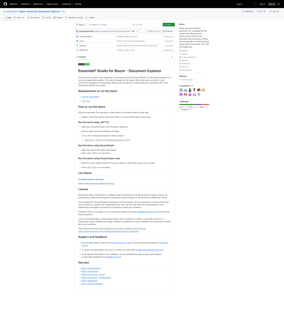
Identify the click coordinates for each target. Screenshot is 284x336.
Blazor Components (90, 271)
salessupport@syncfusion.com (150, 250)
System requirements (91, 97)
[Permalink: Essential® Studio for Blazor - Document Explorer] (76, 70)
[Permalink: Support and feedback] (76, 236)
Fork (262, 11)
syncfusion (12, 11)
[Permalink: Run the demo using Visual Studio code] (76, 158)
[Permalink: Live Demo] (76, 172)
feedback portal (114, 257)
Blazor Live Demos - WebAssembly (96, 277)
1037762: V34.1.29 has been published (130, 41)
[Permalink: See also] (76, 262)
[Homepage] (5, 4)
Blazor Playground (89, 281)
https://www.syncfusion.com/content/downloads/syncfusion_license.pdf (108, 231)
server (81, 41)
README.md (83, 50)
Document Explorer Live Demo (91, 179)
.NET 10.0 (86, 101)
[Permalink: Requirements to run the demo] (76, 91)
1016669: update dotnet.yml (126, 36)
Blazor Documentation (91, 268)
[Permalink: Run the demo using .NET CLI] (76, 122)
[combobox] (147, 24)
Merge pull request (101, 31)
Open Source (52, 4)
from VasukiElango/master (121, 31)
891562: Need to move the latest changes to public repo (137, 45)
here (112, 183)
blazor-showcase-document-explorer (39, 11)
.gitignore (82, 45)
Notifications (249, 11)
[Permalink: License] (76, 189)
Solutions (25, 4)
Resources (38, 4)
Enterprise (66, 4)
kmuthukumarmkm (86, 31)
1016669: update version (125, 50)
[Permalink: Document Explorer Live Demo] (76, 179)
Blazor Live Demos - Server (93, 274)
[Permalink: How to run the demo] (76, 106)
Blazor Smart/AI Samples (92, 284)
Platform (13, 4)
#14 (110, 31)
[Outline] (172, 57)
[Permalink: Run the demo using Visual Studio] (76, 145)
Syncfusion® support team (120, 243)
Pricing (78, 4)
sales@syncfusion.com (146, 212)
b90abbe (150, 31)
